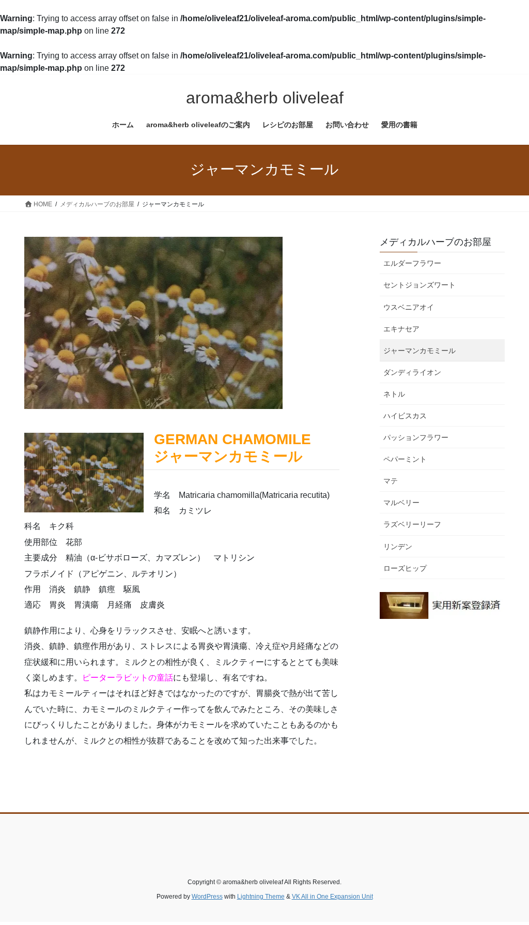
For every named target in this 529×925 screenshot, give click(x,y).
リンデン (397, 546)
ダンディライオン (412, 372)
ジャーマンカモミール (419, 350)
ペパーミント (405, 459)
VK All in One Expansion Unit (332, 896)
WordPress (207, 896)
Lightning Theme (261, 896)
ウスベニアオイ (408, 307)
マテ (390, 481)
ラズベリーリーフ (412, 524)
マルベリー (401, 502)
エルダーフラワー (412, 263)
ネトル (394, 394)
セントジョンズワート (419, 285)
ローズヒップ (405, 568)
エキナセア (401, 329)
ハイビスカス (405, 416)
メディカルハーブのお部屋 (435, 242)
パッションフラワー (415, 437)
